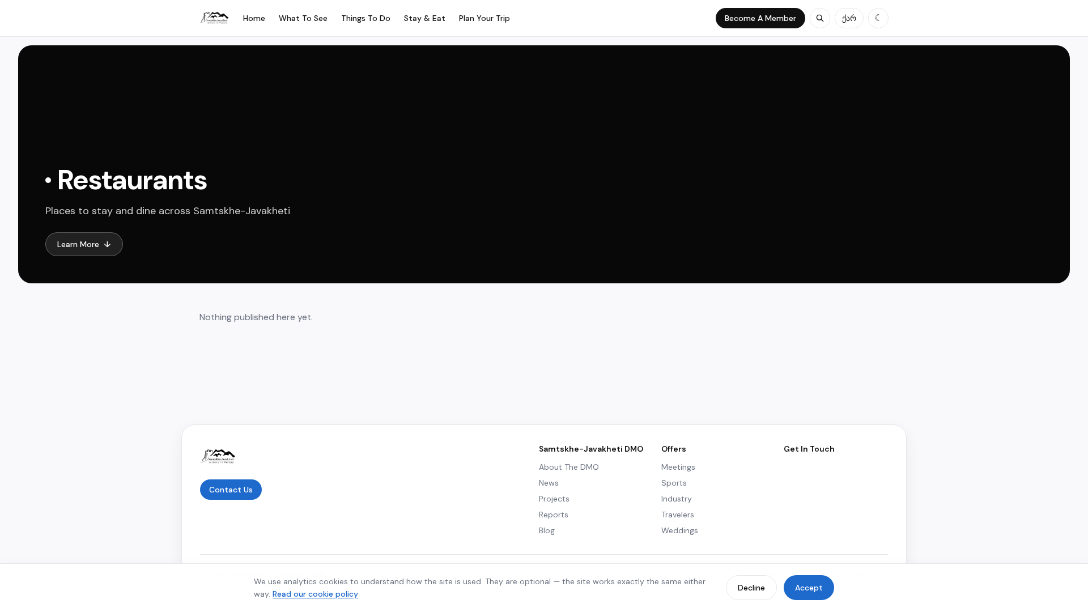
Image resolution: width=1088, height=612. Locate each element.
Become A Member (760, 18)
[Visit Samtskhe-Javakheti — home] (214, 18)
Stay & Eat (424, 18)
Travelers (677, 514)
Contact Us (231, 489)
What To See (303, 18)
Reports (553, 514)
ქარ (849, 18)
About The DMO (569, 467)
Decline (751, 588)
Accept (809, 588)
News (549, 483)
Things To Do (365, 18)
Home (254, 18)
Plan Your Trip (484, 18)
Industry (676, 499)
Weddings (679, 530)
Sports (674, 483)
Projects (554, 499)
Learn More (84, 244)
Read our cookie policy (315, 594)
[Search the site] (820, 18)
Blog (547, 530)
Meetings (678, 467)
